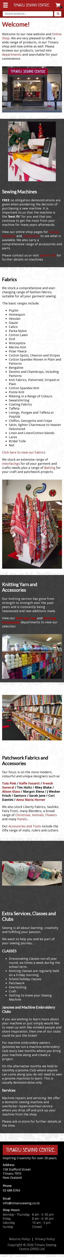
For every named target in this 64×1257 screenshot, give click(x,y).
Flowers (51, 815)
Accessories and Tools (25, 826)
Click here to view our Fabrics (23, 452)
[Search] (57, 14)
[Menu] (5, 5)
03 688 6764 (11, 1190)
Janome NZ (48, 255)
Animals (38, 815)
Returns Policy (19, 1239)
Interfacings (11, 463)
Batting (49, 468)
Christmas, (23, 815)
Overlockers (31, 236)
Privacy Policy (45, 1239)
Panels (22, 819)
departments (12, 54)
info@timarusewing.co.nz (21, 1203)
